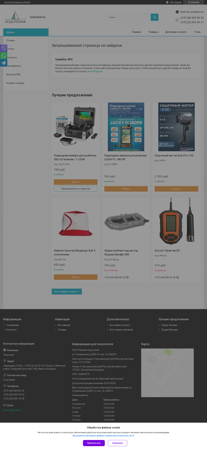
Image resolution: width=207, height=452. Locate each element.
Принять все (94, 443)
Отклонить (117, 443)
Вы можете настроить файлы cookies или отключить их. (102, 435)
